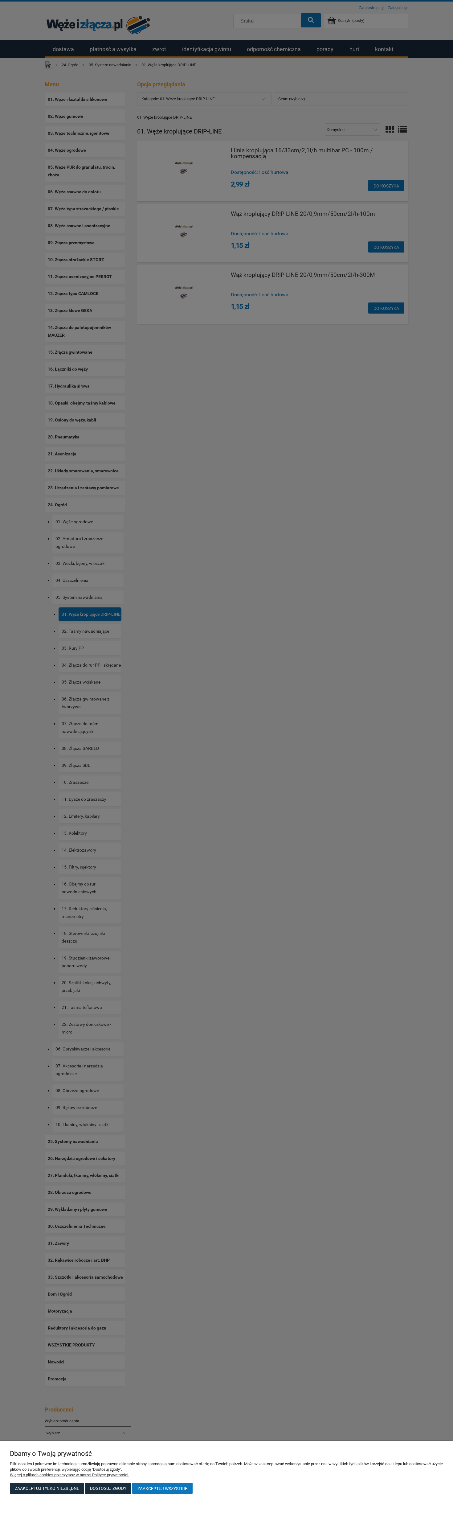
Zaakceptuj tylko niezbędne (47, 1488)
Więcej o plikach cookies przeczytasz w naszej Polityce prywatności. (69, 1475)
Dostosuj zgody (108, 1488)
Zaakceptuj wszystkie (162, 1488)
